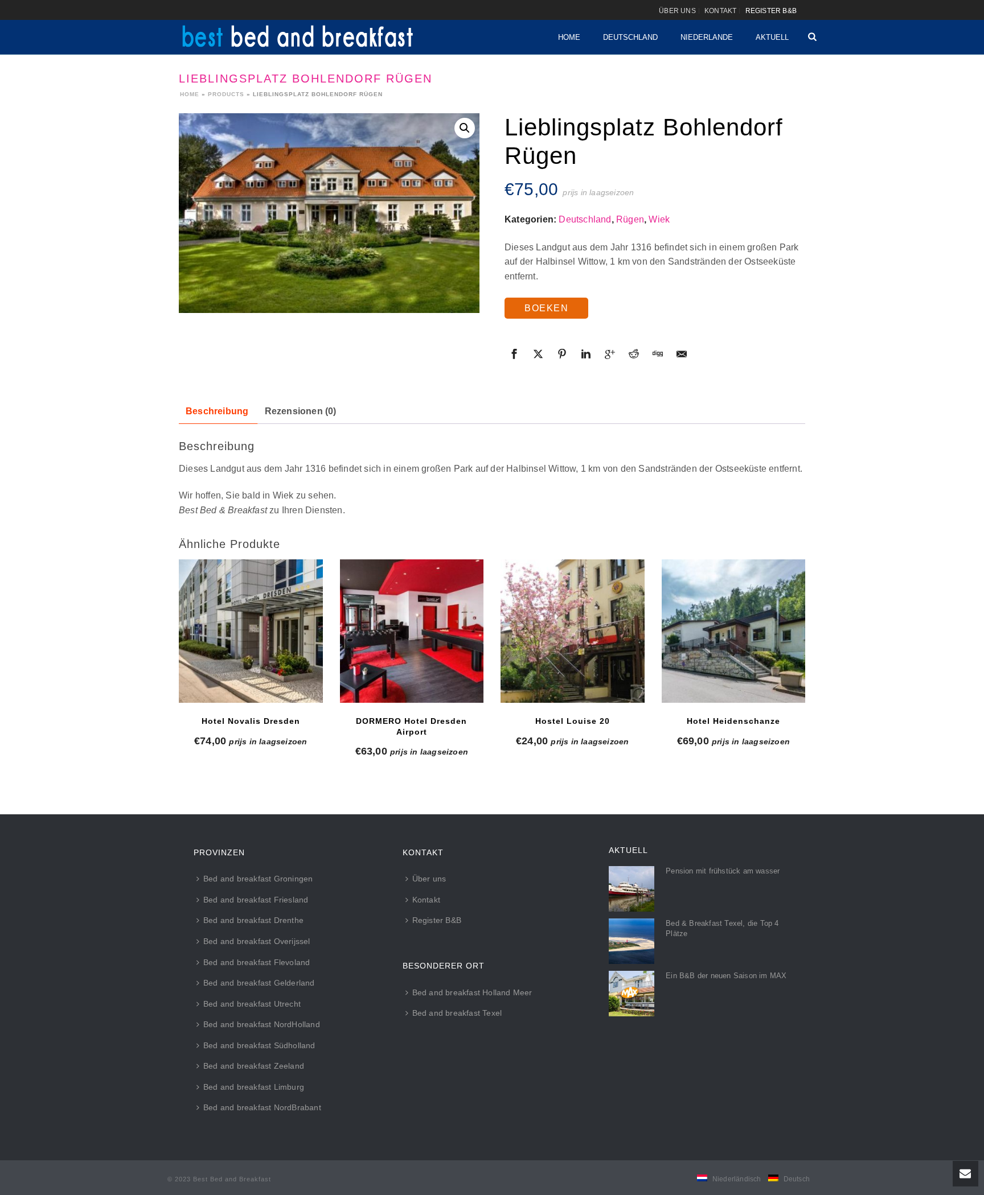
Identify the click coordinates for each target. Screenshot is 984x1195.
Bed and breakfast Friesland (255, 899)
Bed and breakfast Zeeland (253, 1065)
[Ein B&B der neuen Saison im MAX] (631, 993)
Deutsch (797, 1179)
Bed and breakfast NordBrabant (262, 1107)
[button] (464, 128)
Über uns (429, 878)
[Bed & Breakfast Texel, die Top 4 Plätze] (631, 941)
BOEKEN (546, 308)
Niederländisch (736, 1179)
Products (226, 94)
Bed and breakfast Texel (457, 1012)
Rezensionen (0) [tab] (301, 411)
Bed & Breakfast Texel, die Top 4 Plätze (722, 928)
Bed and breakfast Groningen (258, 878)
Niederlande (706, 37)
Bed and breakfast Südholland (259, 1045)
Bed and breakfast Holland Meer (472, 992)
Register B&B (436, 920)
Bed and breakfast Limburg (253, 1086)
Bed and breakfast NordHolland (261, 1024)
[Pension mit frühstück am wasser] (631, 889)
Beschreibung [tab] (217, 411)
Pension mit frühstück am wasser (723, 871)
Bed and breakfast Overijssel (256, 941)
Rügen (630, 219)
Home (569, 37)
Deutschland (630, 37)
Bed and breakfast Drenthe (253, 920)
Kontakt (426, 899)
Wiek (659, 219)
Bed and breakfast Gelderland (259, 982)
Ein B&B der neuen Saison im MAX (726, 975)
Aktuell (772, 37)
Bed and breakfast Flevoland (256, 962)
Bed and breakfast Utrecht (252, 1003)
